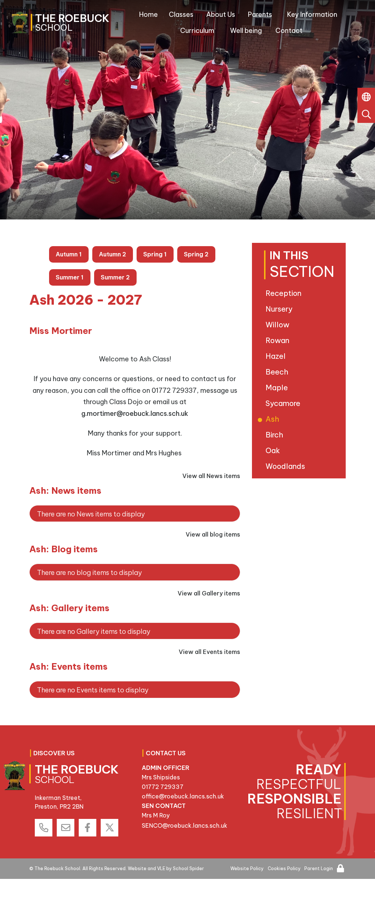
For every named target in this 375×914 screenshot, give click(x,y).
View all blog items (213, 534)
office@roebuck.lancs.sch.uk (183, 796)
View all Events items (209, 651)
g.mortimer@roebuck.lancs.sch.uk (134, 413)
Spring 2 (196, 254)
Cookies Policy (284, 868)
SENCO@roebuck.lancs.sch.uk (184, 825)
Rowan (278, 340)
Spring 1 (155, 254)
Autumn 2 (112, 254)
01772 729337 (162, 786)
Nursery (280, 308)
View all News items (211, 475)
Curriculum (197, 30)
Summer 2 (115, 277)
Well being (246, 30)
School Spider (188, 868)
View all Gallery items (209, 593)
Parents (260, 14)
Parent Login (318, 868)
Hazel (277, 356)
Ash (273, 419)
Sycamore (284, 403)
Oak (274, 450)
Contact (288, 30)
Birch (275, 434)
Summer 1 (69, 277)
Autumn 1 (69, 254)
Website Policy (247, 868)
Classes (181, 14)
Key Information (312, 14)
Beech (278, 371)
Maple (278, 387)
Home (148, 14)
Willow (278, 324)
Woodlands (286, 466)
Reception (284, 293)
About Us (220, 14)
